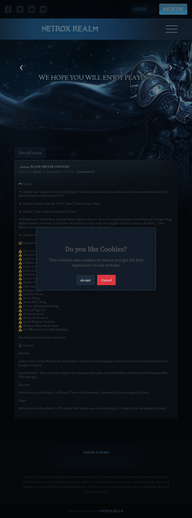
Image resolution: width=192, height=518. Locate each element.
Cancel (106, 279)
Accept (85, 279)
